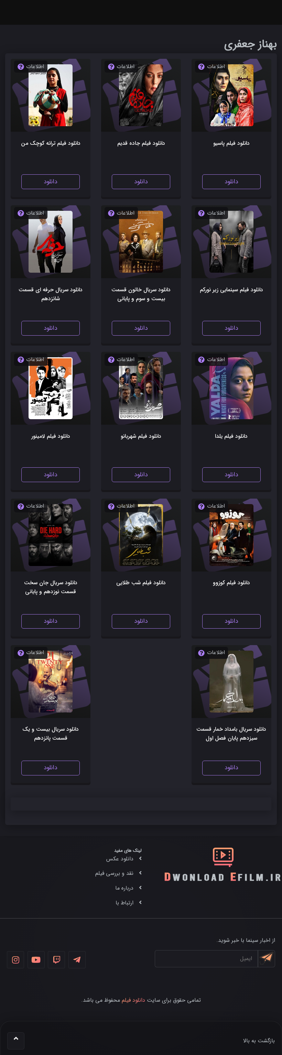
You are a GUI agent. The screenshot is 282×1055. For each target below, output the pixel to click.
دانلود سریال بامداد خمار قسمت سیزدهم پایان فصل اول (231, 733)
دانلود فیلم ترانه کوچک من (50, 143)
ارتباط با (124, 903)
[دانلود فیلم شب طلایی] (141, 535)
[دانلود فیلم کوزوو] (231, 535)
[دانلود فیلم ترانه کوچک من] (51, 95)
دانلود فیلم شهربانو (141, 436)
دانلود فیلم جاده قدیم (141, 143)
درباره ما (124, 888)
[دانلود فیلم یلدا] (231, 388)
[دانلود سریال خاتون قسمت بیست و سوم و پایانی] (141, 242)
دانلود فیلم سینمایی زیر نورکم (231, 289)
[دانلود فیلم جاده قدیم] (141, 95)
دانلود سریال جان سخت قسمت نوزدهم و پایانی (50, 587)
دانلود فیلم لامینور (50, 436)
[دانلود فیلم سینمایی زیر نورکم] (231, 242)
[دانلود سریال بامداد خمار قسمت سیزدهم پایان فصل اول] (231, 682)
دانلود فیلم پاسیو (231, 143)
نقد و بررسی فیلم (114, 873)
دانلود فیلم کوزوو (231, 582)
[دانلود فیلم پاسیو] (231, 95)
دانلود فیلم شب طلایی (141, 582)
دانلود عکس (119, 859)
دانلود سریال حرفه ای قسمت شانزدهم (51, 294)
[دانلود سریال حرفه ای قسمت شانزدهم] (51, 242)
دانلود (231, 181)
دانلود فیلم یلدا (231, 436)
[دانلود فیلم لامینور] (51, 388)
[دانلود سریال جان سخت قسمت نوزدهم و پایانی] (51, 535)
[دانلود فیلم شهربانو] (141, 388)
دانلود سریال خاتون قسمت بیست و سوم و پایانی (141, 294)
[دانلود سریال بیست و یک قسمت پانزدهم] (51, 682)
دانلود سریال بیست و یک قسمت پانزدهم (50, 733)
